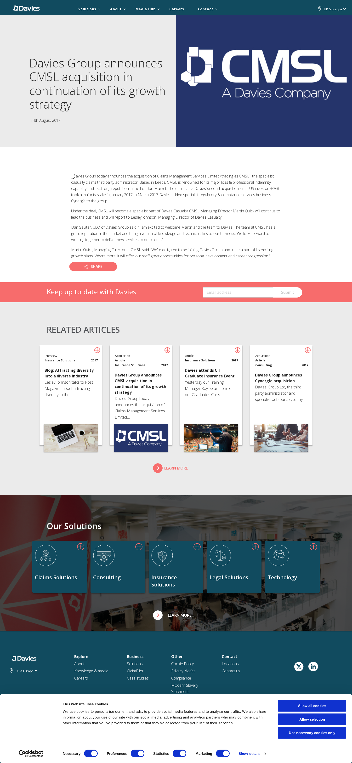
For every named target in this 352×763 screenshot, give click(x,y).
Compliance (181, 678)
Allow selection (312, 719)
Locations (230, 663)
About (116, 9)
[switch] (137, 753)
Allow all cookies (312, 706)
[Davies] (26, 8)
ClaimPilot (135, 671)
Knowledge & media (91, 671)
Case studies (138, 678)
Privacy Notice (183, 671)
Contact (205, 9)
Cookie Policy (182, 663)
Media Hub (146, 9)
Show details (249, 754)
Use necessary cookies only (312, 733)
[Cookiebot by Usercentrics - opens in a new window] (31, 753)
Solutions (87, 9)
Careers (176, 9)
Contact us (231, 671)
